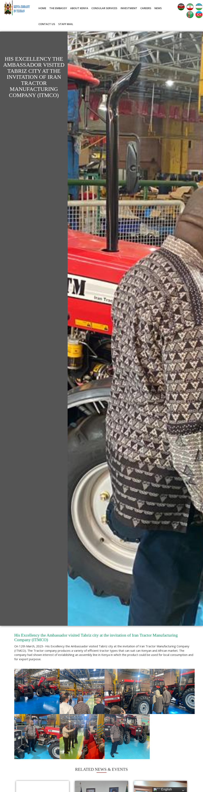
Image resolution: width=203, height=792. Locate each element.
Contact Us (46, 24)
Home (42, 8)
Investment (129, 8)
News (158, 8)
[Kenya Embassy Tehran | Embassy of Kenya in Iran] (17, 8)
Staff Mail (65, 24)
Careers (145, 8)
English (166, 789)
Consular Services (104, 8)
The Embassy (58, 8)
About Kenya (79, 8)
